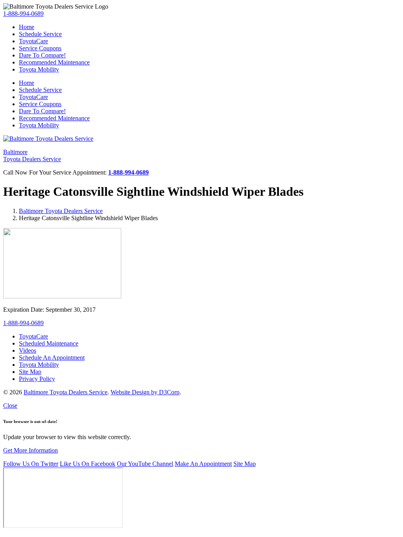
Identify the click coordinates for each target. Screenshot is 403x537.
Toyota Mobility (39, 69)
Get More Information (30, 450)
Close (10, 405)
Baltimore (32, 155)
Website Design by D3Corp (145, 392)
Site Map (244, 463)
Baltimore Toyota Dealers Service (61, 211)
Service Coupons (40, 48)
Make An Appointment (203, 463)
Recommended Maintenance (54, 62)
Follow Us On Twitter (30, 463)
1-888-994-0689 (23, 13)
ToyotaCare (33, 41)
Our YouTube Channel (145, 463)
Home (26, 27)
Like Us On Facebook (87, 463)
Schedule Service (40, 34)
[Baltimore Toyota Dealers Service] (48, 138)
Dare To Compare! (42, 55)
